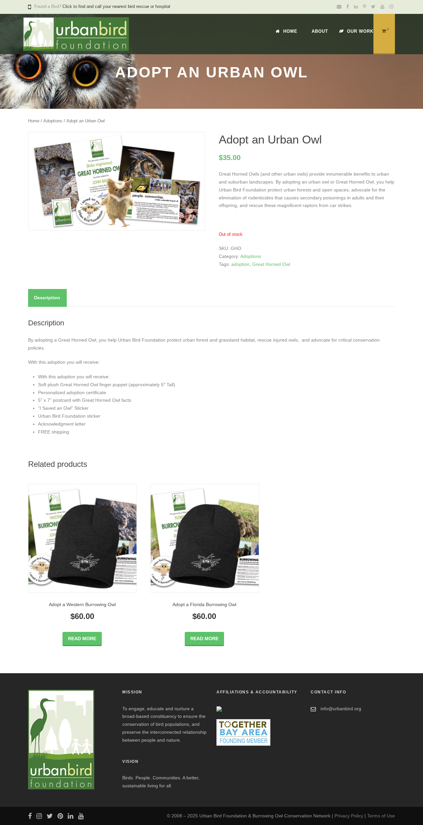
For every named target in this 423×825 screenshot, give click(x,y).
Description (47, 297)
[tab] (47, 298)
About (320, 31)
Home (290, 31)
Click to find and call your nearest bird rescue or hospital (116, 6)
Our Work (360, 31)
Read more (82, 638)
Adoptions (52, 120)
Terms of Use (381, 815)
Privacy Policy (348, 815)
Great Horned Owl (271, 264)
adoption (240, 264)
